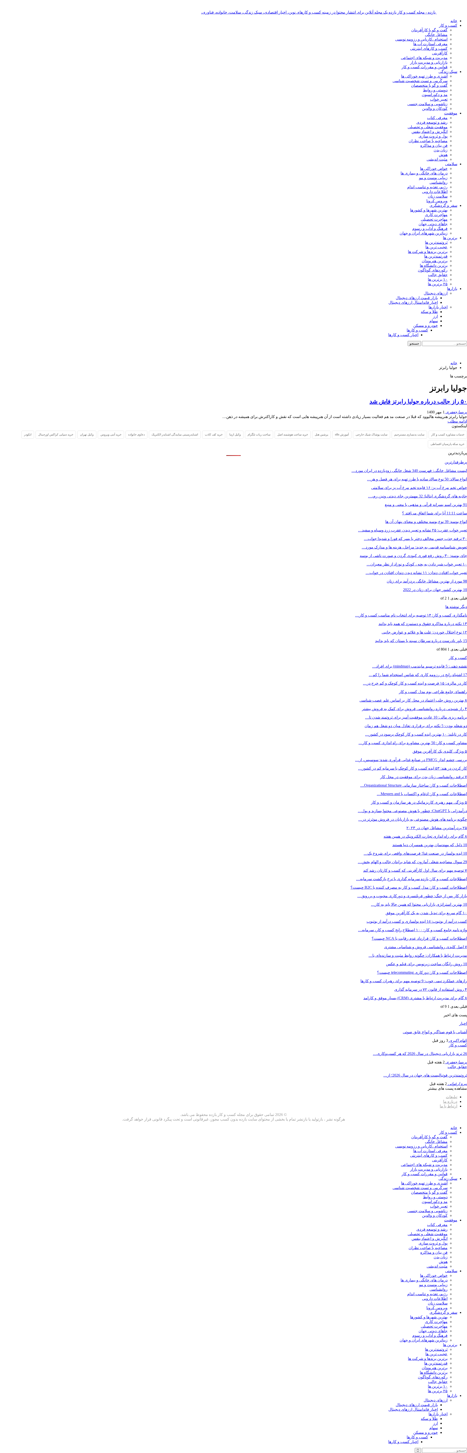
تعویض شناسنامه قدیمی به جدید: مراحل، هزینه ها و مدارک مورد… (414, 547)
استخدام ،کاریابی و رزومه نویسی (421, 39)
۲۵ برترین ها (438, 284)
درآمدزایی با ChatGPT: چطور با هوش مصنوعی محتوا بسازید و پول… (412, 811)
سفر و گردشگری (443, 205)
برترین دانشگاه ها (434, 265)
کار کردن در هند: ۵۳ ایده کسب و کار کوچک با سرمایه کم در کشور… (412, 768)
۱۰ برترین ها (438, 279)
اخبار (463, 1023)
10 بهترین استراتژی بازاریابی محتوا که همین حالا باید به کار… (419, 904)
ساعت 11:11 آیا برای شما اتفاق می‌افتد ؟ (434, 513)
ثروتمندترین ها (436, 242)
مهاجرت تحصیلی (434, 219)
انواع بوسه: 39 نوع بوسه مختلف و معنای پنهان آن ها (426, 522)
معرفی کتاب (437, 118)
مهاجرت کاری (436, 215)
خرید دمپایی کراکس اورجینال (55, 434)
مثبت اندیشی (437, 159)
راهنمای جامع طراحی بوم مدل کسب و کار (433, 692)
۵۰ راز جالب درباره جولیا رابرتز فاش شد (418, 401)
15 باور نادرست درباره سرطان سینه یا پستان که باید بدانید (421, 641)
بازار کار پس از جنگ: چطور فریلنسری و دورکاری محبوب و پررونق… (412, 896)
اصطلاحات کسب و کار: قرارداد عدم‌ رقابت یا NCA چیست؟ (419, 938)
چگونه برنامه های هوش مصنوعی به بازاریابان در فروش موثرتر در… (412, 819)
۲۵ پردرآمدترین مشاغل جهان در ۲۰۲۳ (436, 828)
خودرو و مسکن (425, 325)
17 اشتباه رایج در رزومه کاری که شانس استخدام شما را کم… (418, 675)
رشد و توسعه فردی (432, 122)
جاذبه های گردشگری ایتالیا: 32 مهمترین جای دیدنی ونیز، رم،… (417, 496)
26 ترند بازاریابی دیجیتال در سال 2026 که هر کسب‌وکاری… (420, 1054)
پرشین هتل (321, 434)
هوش (443, 155)
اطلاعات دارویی (435, 192)
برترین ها (450, 238)
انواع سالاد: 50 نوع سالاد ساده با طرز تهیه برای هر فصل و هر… (417, 479)
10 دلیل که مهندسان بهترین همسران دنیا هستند (429, 845)
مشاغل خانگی (436, 35)
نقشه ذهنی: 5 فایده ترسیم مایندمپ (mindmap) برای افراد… (419, 666)
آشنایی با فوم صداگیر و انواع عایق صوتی (435, 1032)
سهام (433, 321)
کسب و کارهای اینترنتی (429, 48)
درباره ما (450, 1101)
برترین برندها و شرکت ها (428, 252)
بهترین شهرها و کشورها (429, 210)
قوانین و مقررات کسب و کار (425, 67)
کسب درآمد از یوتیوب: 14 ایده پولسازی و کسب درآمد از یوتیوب (417, 921)
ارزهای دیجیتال (436, 293)
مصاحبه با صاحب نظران (428, 141)
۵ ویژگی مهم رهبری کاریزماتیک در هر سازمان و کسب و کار (419, 802)
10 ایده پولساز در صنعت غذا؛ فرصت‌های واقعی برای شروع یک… (415, 853)
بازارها (452, 289)
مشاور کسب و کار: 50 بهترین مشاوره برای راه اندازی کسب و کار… (413, 743)
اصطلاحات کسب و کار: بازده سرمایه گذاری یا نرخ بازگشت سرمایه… (411, 879)
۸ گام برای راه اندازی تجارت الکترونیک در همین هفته (425, 836)
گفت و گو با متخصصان (429, 85)
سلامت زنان (438, 196)
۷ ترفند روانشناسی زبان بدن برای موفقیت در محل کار (423, 777)
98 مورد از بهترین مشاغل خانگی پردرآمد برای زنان (427, 581)
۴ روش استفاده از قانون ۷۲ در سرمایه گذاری (430, 989)
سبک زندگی (448, 72)
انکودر (27, 434)
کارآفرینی (440, 53)
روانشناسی (439, 182)
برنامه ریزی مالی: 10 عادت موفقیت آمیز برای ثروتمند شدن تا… (416, 717)
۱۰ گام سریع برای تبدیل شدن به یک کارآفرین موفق (426, 913)
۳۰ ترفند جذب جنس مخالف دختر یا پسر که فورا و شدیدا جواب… (415, 539)
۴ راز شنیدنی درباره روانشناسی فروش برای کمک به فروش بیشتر (414, 709)
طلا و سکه (429, 312)
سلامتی (451, 164)
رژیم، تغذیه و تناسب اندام (427, 187)
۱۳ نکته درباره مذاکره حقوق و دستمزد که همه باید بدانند (422, 624)
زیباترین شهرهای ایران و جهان (424, 233)
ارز (435, 316)
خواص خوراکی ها (434, 168)
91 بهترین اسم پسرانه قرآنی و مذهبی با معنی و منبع (426, 505)
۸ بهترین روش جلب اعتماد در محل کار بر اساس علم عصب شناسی (413, 700)
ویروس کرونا (437, 201)
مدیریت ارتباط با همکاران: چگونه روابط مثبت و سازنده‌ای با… (417, 955)
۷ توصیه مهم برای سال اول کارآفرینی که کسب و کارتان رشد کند (415, 870)
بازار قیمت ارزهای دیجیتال (417, 298)
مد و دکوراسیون (435, 95)
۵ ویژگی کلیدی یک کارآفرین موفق (440, 751)
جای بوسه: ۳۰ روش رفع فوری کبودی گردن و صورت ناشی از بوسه (413, 556)
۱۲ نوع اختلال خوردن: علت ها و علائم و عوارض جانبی (424, 632)
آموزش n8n (342, 434)
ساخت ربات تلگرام (259, 434)
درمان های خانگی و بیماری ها (424, 173)
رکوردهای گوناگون (433, 270)
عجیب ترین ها (436, 247)
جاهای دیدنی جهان (433, 224)
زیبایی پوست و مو (433, 178)
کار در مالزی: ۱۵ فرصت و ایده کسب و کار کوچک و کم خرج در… (415, 683)
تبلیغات (451, 1097)
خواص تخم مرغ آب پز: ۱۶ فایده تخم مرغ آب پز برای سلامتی (419, 488)
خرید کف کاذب (214, 434)
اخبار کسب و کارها (403, 335)
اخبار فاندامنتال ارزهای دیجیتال (413, 302)
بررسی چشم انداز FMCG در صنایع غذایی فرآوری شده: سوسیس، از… (411, 760)
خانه (453, 21)
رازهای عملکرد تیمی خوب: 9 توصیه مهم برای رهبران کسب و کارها (413, 981)
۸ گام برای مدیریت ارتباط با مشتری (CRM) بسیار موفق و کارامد (415, 998)
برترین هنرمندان (435, 261)
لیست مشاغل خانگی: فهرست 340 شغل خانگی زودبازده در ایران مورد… (409, 471)
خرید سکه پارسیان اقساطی (447, 444)
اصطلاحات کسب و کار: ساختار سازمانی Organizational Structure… (413, 785)
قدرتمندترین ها (436, 256)
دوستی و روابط (435, 90)
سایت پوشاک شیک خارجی (371, 434)
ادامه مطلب (457, 421)
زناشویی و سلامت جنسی (427, 104)
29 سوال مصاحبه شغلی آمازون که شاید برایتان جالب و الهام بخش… (412, 862)
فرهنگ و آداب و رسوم (430, 228)
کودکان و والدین (435, 108)
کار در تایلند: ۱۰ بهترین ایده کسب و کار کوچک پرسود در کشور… (416, 734)
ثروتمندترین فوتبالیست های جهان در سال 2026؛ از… (425, 1075)
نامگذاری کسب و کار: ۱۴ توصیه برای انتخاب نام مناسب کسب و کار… (411, 615)
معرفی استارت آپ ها (430, 44)
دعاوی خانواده (136, 434)
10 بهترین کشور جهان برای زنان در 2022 (435, 590)
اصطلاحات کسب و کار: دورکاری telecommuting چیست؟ (422, 972)
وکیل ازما (235, 434)
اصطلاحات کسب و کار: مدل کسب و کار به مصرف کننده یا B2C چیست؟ (408, 887)
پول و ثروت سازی (433, 136)
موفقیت (450, 113)
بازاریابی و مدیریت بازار (429, 62)
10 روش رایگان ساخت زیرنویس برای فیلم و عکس (426, 964)
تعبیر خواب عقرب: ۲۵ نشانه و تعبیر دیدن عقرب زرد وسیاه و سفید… (412, 530)
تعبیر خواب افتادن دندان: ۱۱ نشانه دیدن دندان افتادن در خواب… (416, 573)
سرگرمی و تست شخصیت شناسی (420, 81)
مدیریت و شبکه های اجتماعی (424, 58)
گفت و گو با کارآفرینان (429, 30)
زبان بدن (441, 150)
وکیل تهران (87, 434)
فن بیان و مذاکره (434, 145)
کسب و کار (448, 25)
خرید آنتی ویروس (110, 434)
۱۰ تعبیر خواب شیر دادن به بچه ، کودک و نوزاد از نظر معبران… (417, 564)
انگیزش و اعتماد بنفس (430, 132)
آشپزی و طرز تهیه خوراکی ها (424, 76)
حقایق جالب (438, 275)
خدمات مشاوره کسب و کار (447, 434)
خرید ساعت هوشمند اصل (292, 434)
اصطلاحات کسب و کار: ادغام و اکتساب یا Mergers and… (422, 794)
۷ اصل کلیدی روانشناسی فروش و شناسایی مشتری (425, 947)
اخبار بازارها (438, 307)
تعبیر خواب (439, 99)
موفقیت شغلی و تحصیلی (428, 127)
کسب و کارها (417, 330)
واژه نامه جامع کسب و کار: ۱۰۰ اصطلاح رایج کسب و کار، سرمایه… (412, 930)
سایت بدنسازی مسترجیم (409, 434)
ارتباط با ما (448, 1106)
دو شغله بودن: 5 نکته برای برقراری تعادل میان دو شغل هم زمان (416, 726)
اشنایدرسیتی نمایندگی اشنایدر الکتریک (175, 434)
